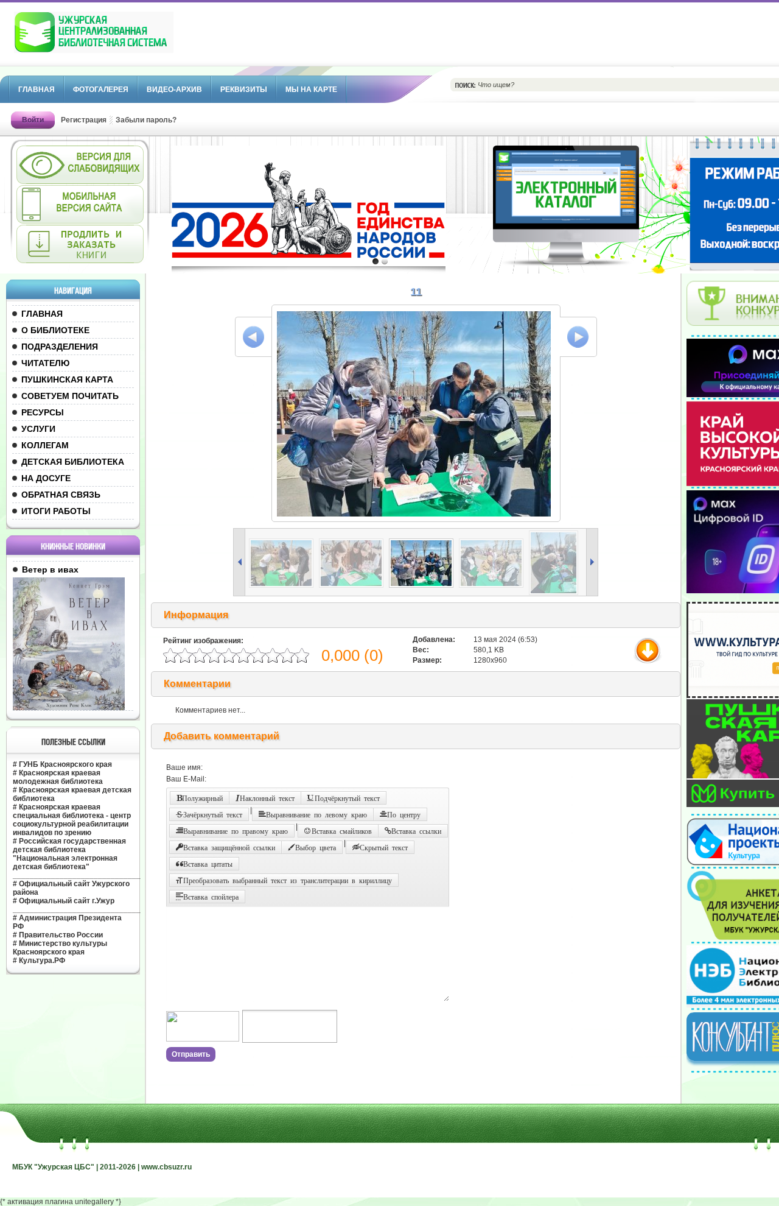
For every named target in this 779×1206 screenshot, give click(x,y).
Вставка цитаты (207, 863)
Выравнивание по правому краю (235, 830)
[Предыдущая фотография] (253, 337)
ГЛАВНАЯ (42, 314)
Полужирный (202, 798)
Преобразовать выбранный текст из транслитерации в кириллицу (287, 880)
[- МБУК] (120, 38)
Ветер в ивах (50, 569)
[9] (283, 585)
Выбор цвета (315, 847)
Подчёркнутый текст (347, 798)
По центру (404, 814)
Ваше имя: (184, 767)
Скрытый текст (384, 847)
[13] (555, 592)
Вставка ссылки (416, 830)
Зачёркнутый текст (212, 814)
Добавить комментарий (221, 736)
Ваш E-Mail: (186, 779)
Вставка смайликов (342, 830)
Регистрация (84, 120)
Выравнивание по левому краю (316, 814)
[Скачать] (649, 662)
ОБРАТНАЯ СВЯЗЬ (60, 494)
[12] (493, 585)
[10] (353, 585)
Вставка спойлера (211, 896)
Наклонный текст (267, 798)
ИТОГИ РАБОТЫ (56, 511)
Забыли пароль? (146, 120)
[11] (423, 585)
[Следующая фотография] (578, 337)
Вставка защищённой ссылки (229, 847)
